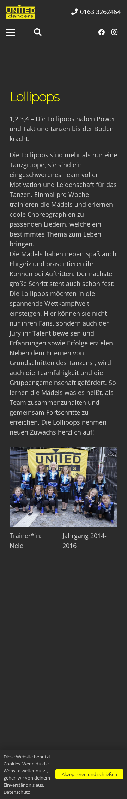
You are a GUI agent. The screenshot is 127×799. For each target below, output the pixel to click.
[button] (10, 32)
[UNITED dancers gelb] (20, 12)
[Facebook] (101, 32)
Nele (16, 545)
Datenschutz (17, 792)
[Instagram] (114, 32)
